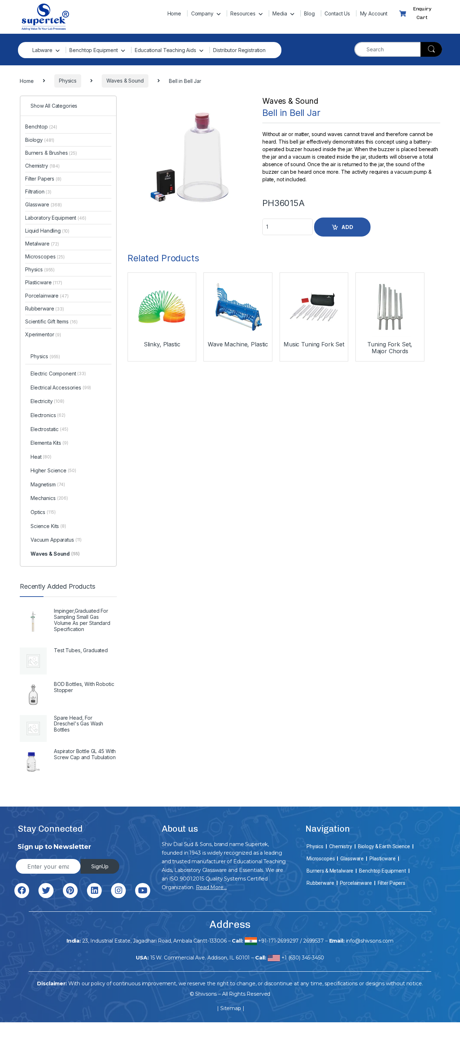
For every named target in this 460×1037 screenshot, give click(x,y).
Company (202, 13)
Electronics (48, 415)
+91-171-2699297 (278, 941)
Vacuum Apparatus (56, 540)
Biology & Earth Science (384, 846)
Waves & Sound (290, 101)
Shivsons (206, 994)
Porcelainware (47, 296)
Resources (243, 13)
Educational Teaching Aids (165, 50)
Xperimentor (43, 334)
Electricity (47, 401)
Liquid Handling (47, 231)
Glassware (43, 204)
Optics (43, 512)
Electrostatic (49, 429)
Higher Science (53, 470)
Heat (41, 457)
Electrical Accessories (61, 387)
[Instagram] (118, 890)
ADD (347, 227)
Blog (309, 13)
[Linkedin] (94, 890)
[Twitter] (45, 890)
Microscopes (45, 256)
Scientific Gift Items (51, 321)
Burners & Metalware (330, 871)
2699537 (313, 941)
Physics (40, 269)
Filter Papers (43, 179)
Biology (39, 140)
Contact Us (337, 13)
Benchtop (41, 126)
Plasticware (43, 282)
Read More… (211, 887)
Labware (42, 50)
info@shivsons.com (370, 941)
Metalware (42, 243)
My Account (374, 13)
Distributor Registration (239, 50)
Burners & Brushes (51, 153)
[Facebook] (21, 890)
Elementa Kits (49, 443)
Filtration (38, 191)
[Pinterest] (70, 890)
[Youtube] (142, 890)
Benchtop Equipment (93, 50)
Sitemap (230, 1008)
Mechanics (49, 498)
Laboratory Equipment (55, 218)
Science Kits (48, 526)
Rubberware (44, 308)
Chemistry (42, 166)
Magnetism (48, 484)
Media (279, 13)
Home (174, 13)
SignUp (100, 866)
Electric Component (58, 373)
